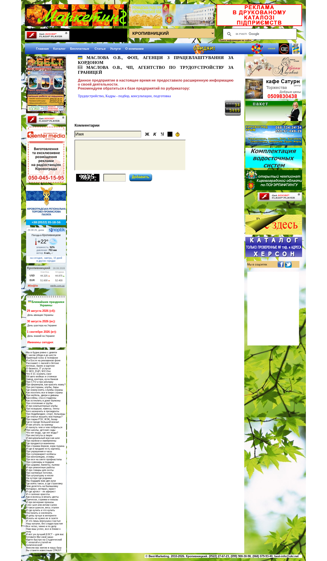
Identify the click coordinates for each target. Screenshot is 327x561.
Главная (42, 48)
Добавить (140, 177)
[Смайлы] (177, 134)
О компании (134, 48)
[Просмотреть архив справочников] (46, 112)
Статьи (100, 48)
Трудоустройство (91, 96)
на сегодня (36, 258)
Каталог (59, 48)
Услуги (115, 48)
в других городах (46, 260)
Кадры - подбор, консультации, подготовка (138, 96)
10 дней (57, 258)
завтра (48, 258)
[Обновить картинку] (87, 173)
